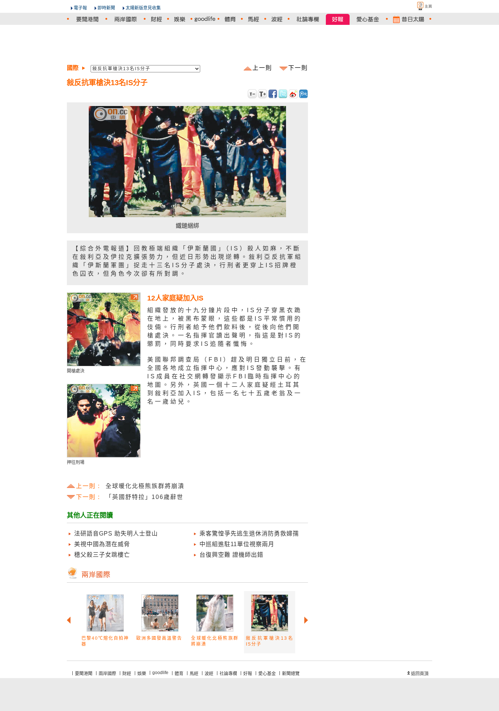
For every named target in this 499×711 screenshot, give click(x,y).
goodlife (160, 672)
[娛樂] (179, 19)
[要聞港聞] (87, 19)
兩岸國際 (107, 673)
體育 (179, 673)
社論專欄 (228, 673)
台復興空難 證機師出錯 (231, 555)
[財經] (156, 19)
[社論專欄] (308, 19)
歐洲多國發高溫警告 (159, 638)
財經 (126, 673)
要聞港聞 (83, 673)
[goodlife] (205, 19)
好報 (247, 673)
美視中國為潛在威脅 (102, 544)
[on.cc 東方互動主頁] (418, 6)
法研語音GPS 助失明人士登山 (116, 533)
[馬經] (253, 19)
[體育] (230, 19)
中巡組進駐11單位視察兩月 (236, 544)
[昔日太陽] (408, 19)
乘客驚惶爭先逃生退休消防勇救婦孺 (249, 533)
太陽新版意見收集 (143, 8)
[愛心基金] (368, 19)
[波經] (276, 19)
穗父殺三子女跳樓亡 (102, 555)
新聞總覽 (291, 673)
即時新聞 (106, 8)
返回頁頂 (419, 673)
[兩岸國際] (125, 19)
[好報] (338, 19)
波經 (209, 673)
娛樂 (141, 673)
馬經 (194, 673)
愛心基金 (267, 673)
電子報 (80, 8)
